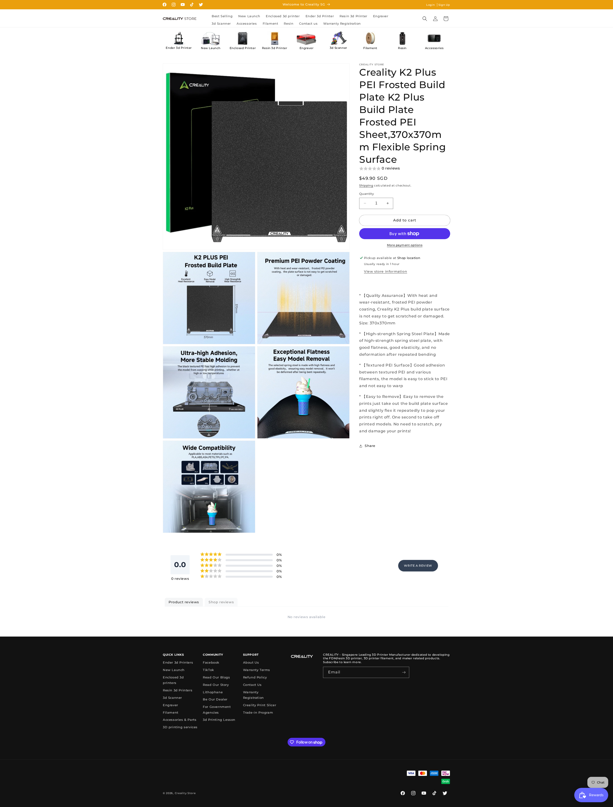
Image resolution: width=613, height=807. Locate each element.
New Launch (211, 48)
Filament (370, 48)
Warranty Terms (256, 670)
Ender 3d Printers (178, 662)
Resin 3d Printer (274, 48)
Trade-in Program (258, 712)
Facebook (211, 662)
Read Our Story (216, 685)
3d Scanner (338, 48)
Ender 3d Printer (179, 48)
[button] (425, 18)
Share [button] (370, 446)
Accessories (434, 48)
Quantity (366, 194)
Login (430, 4)
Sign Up (444, 4)
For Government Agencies (217, 709)
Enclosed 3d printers (173, 680)
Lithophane (213, 692)
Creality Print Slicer (259, 705)
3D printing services (180, 727)
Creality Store (185, 793)
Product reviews (184, 602)
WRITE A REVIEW (418, 565)
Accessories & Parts (179, 720)
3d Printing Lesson (219, 720)
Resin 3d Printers (177, 690)
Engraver (307, 48)
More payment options (404, 245)
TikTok (208, 670)
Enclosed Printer (243, 48)
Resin (402, 48)
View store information (385, 271)
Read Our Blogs (216, 677)
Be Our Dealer (215, 699)
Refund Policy (255, 677)
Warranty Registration (253, 695)
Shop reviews (221, 602)
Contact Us (252, 685)
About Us (251, 662)
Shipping (366, 185)
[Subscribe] (403, 672)
